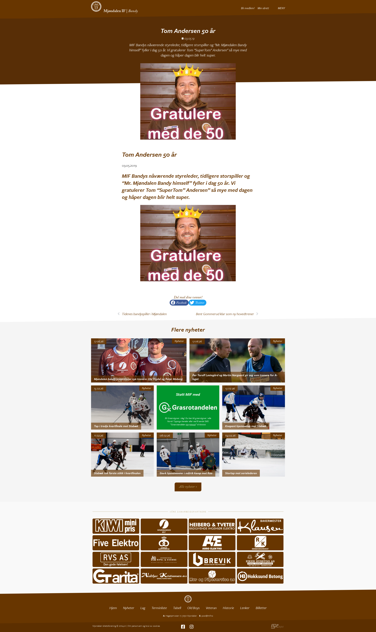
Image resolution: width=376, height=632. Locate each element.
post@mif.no (207, 615)
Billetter (261, 607)
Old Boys (193, 607)
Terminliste (159, 607)
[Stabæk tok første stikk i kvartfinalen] (122, 455)
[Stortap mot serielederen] (253, 455)
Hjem (113, 607)
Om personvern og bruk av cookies (144, 625)
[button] (179, 303)
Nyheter (179, 341)
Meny (281, 8)
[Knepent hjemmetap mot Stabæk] (253, 407)
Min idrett (263, 8)
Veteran (211, 607)
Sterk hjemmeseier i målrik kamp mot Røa (186, 473)
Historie (228, 607)
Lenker (245, 607)
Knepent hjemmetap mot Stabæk (245, 426)
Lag (142, 607)
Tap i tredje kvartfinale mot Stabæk (116, 426)
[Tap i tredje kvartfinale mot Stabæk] (122, 407)
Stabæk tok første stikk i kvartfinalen (117, 473)
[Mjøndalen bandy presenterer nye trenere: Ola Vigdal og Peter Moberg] (139, 360)
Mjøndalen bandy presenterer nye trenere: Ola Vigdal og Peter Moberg (138, 379)
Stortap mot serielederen (241, 473)
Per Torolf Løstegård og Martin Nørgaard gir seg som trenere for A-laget (234, 377)
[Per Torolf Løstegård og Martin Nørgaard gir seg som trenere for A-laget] (237, 360)
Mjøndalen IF (114, 11)
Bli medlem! (248, 8)
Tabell (177, 607)
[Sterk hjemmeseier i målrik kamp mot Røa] (188, 455)
